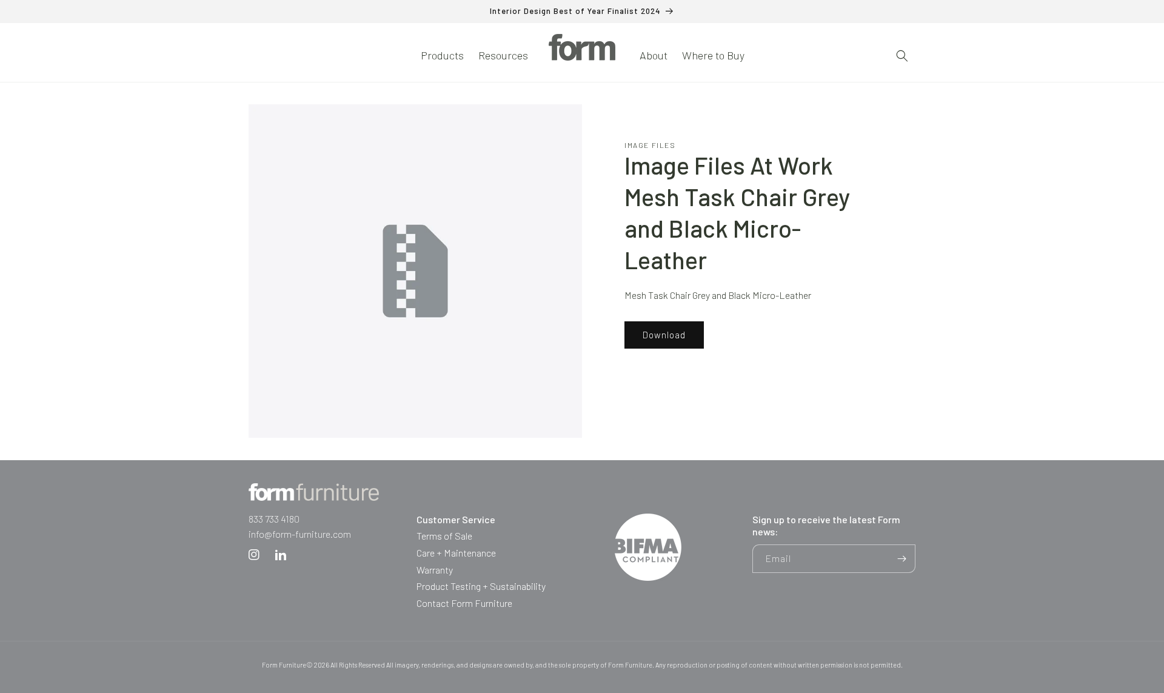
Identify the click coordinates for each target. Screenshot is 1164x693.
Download (664, 335)
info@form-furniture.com (300, 534)
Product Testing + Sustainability (481, 586)
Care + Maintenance (456, 552)
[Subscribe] (901, 558)
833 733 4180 (274, 518)
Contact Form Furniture (464, 603)
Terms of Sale (444, 535)
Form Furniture (284, 665)
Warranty (434, 569)
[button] (442, 55)
